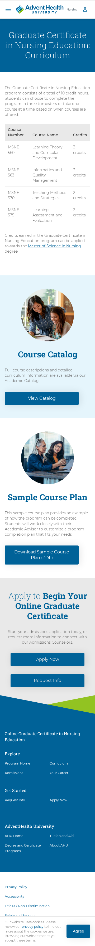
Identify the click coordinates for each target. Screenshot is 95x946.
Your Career (59, 773)
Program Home (17, 763)
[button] (8, 9)
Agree (78, 931)
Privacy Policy (16, 887)
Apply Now (47, 659)
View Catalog (42, 398)
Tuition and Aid (62, 836)
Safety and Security (20, 915)
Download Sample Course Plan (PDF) (41, 554)
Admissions (14, 773)
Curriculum (59, 763)
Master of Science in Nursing (54, 246)
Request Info (47, 680)
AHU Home (14, 836)
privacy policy (33, 927)
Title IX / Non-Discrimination (27, 906)
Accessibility (14, 896)
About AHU (59, 845)
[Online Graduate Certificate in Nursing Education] (46, 9)
